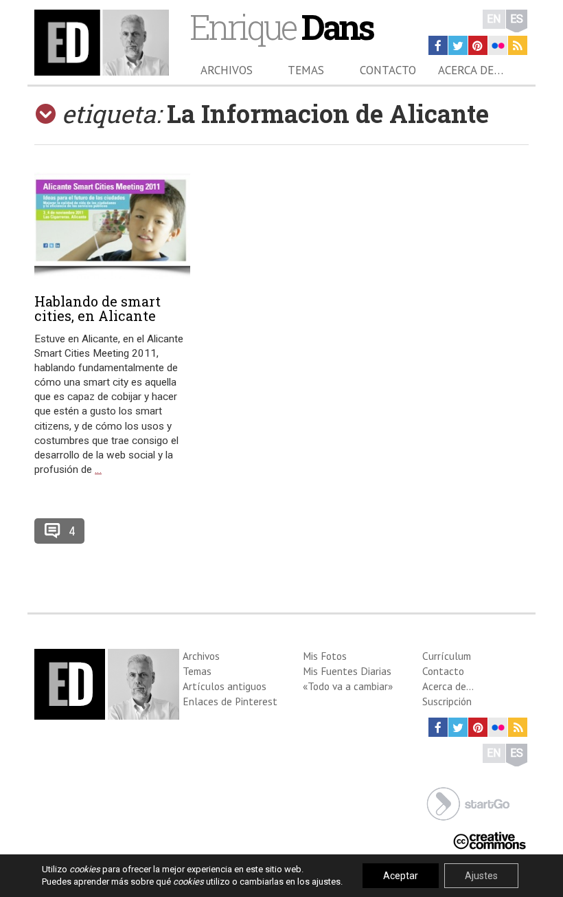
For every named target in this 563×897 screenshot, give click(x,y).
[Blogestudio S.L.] (468, 802)
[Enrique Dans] (101, 43)
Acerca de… (470, 70)
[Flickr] (497, 45)
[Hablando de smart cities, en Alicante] (112, 226)
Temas (306, 70)
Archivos (226, 70)
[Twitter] (458, 45)
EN (494, 18)
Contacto (388, 70)
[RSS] (517, 45)
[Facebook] (438, 45)
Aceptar (400, 875)
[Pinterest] (477, 45)
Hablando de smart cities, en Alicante (97, 308)
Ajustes (481, 875)
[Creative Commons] (489, 839)
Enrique (281, 26)
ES (516, 18)
